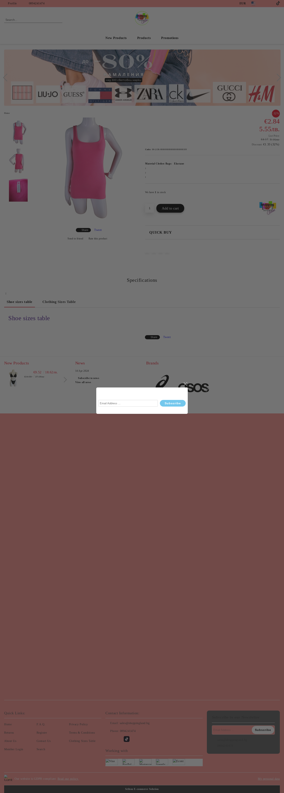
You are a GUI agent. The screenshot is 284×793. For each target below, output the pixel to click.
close (185, 384)
